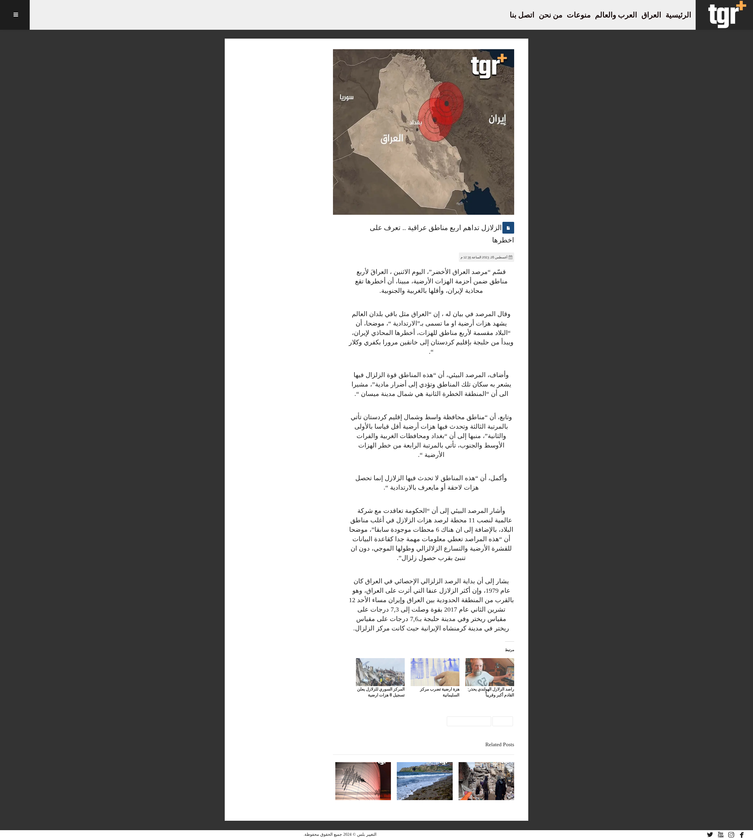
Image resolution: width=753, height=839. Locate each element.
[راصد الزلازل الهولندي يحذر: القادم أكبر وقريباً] (489, 672)
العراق (651, 15)
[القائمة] (15, 15)
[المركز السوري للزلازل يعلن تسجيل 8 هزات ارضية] (380, 672)
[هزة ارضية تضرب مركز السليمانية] (435, 672)
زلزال (502, 721)
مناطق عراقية (469, 721)
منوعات (579, 15)
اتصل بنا (522, 15)
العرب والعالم (616, 15)
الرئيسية (678, 15)
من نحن (550, 15)
